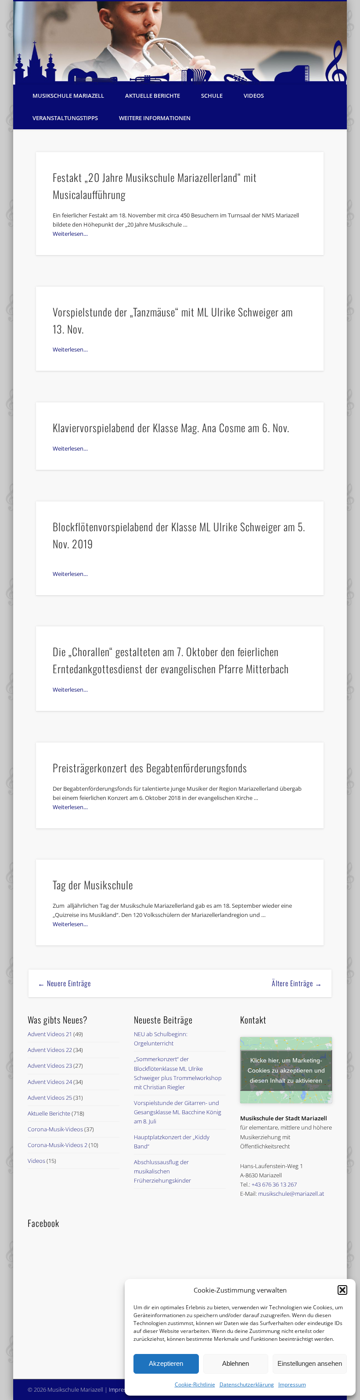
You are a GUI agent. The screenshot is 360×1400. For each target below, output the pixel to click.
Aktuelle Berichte (152, 95)
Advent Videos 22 (50, 1050)
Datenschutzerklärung (247, 1384)
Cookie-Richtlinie (195, 1384)
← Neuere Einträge (64, 983)
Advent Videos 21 (50, 1034)
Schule (212, 95)
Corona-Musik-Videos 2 (57, 1145)
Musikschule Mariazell (68, 95)
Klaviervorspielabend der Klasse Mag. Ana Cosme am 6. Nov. (171, 427)
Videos (254, 95)
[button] (342, 1290)
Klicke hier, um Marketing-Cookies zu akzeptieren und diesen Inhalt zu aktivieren (286, 1070)
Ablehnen (235, 1363)
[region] (180, 43)
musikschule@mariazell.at (291, 1193)
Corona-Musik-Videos (55, 1129)
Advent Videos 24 (50, 1082)
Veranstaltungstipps (65, 118)
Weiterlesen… (70, 234)
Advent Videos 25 (50, 1098)
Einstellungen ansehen (309, 1363)
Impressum (292, 1384)
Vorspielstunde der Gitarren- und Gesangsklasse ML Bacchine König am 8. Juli (177, 1112)
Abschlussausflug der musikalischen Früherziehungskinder (162, 1171)
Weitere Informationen (155, 118)
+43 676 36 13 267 (274, 1184)
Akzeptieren (166, 1363)
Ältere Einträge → (297, 983)
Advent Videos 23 (50, 1066)
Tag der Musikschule (93, 884)
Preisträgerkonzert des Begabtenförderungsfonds (150, 767)
